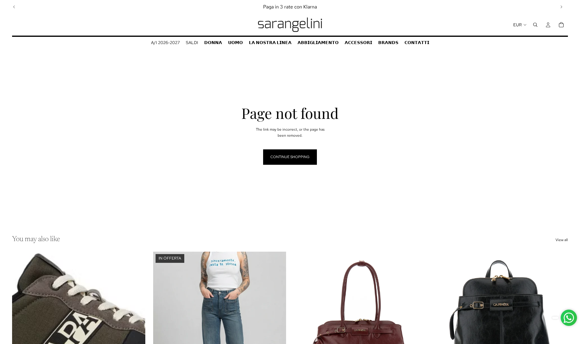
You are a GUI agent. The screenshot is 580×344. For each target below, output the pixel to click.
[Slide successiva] (561, 7)
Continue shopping (290, 156)
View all (562, 239)
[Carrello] (561, 24)
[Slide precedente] (14, 7)
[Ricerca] (535, 24)
